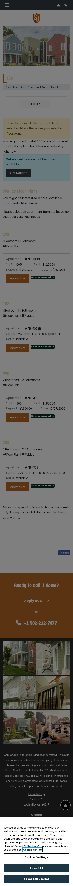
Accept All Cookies (36, 879)
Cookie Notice (32, 850)
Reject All (36, 868)
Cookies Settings (36, 857)
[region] (36, 851)
